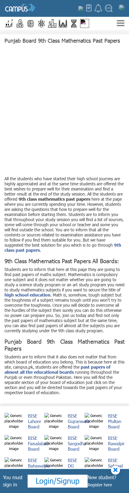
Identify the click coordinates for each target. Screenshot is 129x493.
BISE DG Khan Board (73, 468)
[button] (9, 23)
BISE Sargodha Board (77, 443)
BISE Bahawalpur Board (39, 466)
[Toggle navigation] (120, 24)
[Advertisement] (64, 111)
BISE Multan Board (114, 421)
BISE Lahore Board (34, 421)
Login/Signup (58, 480)
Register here (100, 484)
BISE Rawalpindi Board (118, 443)
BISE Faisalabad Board (38, 443)
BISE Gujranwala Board (79, 421)
